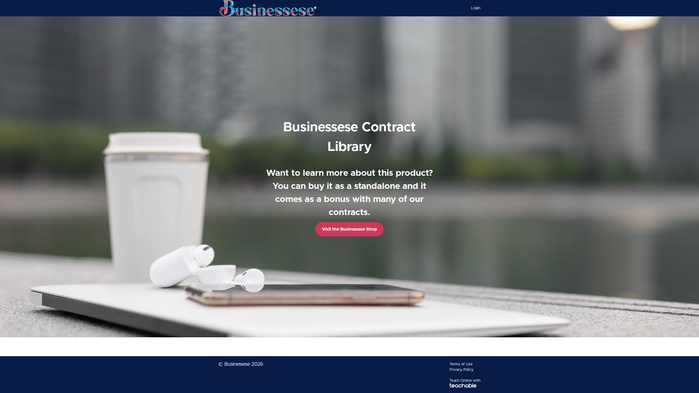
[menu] (474, 8)
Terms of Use (461, 364)
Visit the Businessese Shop (349, 229)
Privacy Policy (461, 370)
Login (476, 8)
